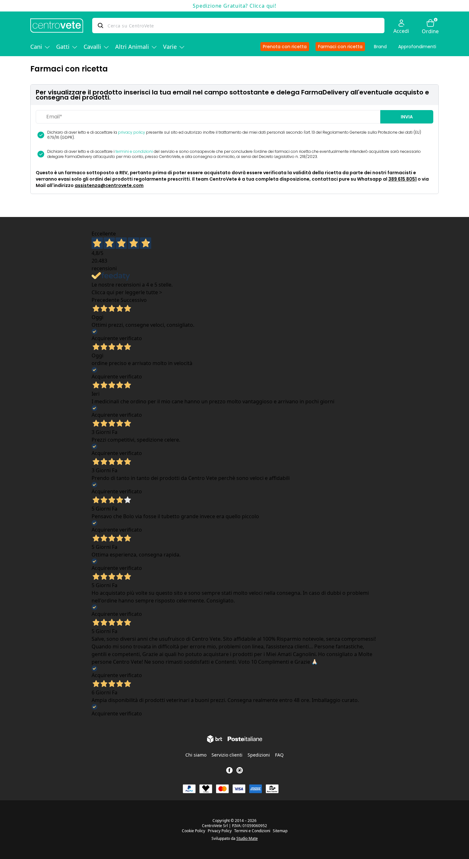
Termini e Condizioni (252, 830)
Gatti (63, 46)
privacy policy (131, 132)
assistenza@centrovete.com (109, 185)
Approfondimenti (417, 46)
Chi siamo (195, 755)
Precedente (105, 299)
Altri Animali (132, 46)
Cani (36, 46)
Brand (380, 46)
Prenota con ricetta (285, 46)
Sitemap (280, 830)
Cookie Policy (193, 830)
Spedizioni (259, 755)
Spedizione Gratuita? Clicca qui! (234, 5)
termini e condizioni (134, 151)
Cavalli (92, 46)
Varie (170, 46)
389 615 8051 (402, 179)
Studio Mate (247, 838)
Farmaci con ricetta (340, 46)
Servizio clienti (227, 755)
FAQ (279, 755)
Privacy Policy (220, 830)
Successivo (134, 299)
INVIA (407, 117)
